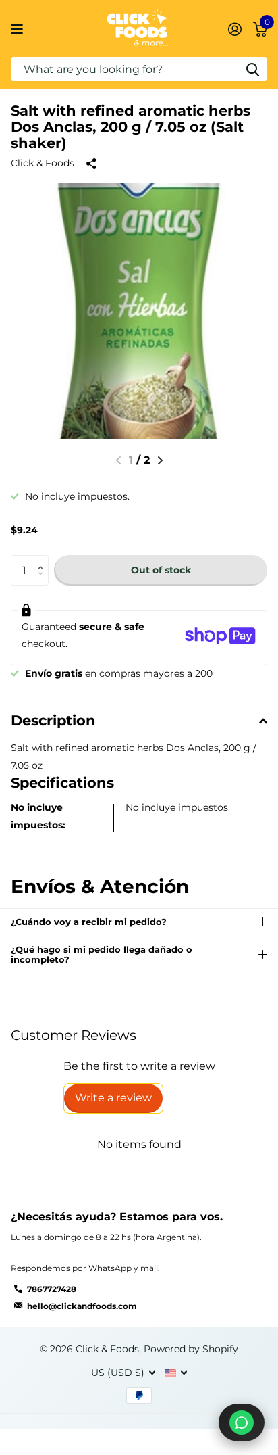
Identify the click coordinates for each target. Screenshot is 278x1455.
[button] (160, 460)
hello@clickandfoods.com (82, 1306)
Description (53, 720)
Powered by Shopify (191, 1349)
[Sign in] (234, 29)
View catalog (18, 28)
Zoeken (252, 69)
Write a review (113, 1097)
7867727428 (51, 1289)
